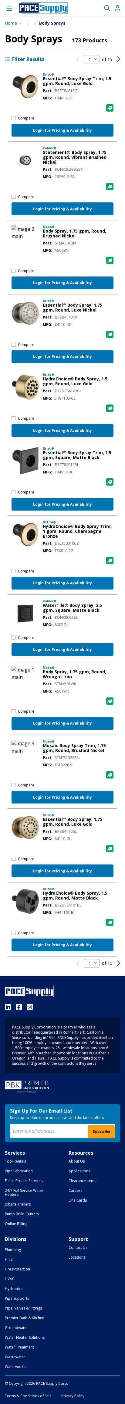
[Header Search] (107, 8)
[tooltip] (28, 23)
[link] (77, 59)
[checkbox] (13, 118)
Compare (26, 118)
